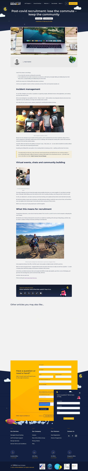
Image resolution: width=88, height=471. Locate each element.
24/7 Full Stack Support (16, 438)
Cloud (43, 333)
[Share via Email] (40, 293)
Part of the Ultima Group (38, 438)
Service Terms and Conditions (18, 443)
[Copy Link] (36, 293)
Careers (34, 435)
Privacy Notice (36, 440)
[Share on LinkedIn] (21, 293)
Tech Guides (64, 330)
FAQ (33, 443)
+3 (46, 333)
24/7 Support (38, 18)
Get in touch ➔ (73, 3)
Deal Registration (55, 435)
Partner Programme (56, 438)
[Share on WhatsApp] (32, 293)
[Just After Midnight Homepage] (15, 3)
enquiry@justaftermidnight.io (51, 415)
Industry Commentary (17, 330)
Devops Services (14, 440)
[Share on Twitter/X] (28, 293)
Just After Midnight (48, 18)
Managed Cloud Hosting (16, 435)
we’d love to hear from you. (31, 277)
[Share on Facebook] (24, 293)
